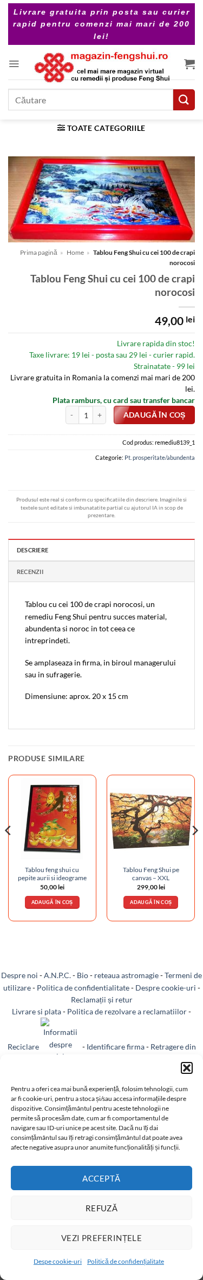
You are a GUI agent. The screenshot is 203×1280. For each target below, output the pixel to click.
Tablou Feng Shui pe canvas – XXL (151, 874)
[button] (186, 1068)
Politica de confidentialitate (83, 987)
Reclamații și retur (102, 999)
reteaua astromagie (126, 975)
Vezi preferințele (101, 1238)
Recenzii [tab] (30, 571)
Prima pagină (38, 252)
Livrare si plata (36, 1011)
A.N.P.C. (57, 975)
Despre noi (19, 975)
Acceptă (101, 1178)
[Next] (194, 852)
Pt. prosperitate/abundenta (160, 457)
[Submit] (184, 99)
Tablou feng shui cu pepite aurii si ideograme (52, 874)
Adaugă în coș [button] (52, 902)
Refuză (102, 1208)
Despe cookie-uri (58, 1261)
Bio (82, 975)
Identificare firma (116, 1046)
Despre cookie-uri (165, 987)
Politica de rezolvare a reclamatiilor (127, 1011)
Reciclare (24, 1046)
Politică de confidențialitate (125, 1261)
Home (75, 252)
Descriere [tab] (32, 549)
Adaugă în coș (154, 415)
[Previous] (8, 852)
